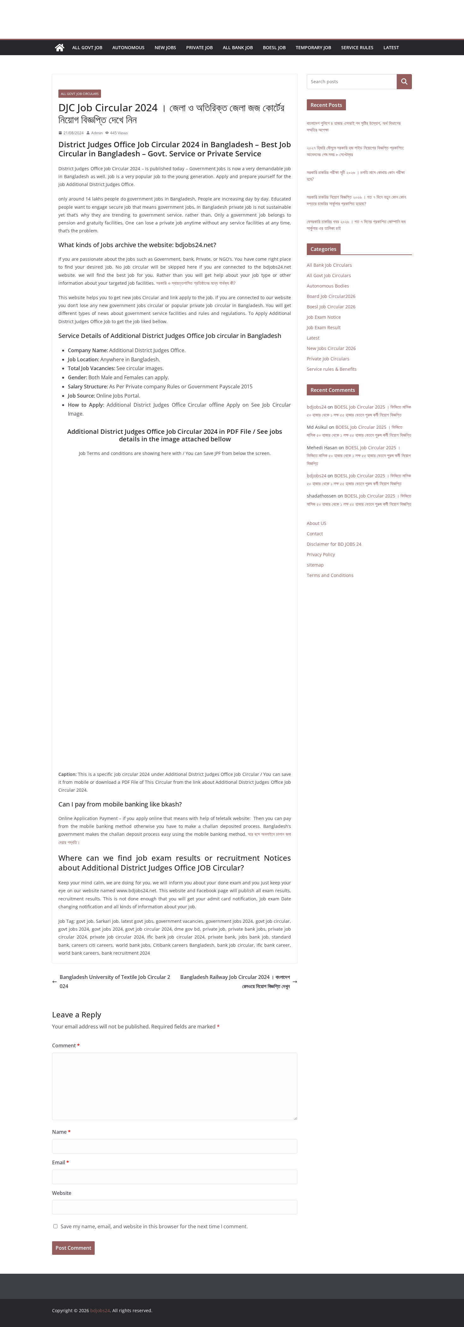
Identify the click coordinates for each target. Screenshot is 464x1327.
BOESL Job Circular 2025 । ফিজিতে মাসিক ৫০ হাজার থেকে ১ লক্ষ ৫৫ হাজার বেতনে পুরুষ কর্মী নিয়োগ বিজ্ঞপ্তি (359, 455)
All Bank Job (238, 47)
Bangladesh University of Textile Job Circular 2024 (115, 982)
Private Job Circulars (328, 359)
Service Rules (357, 47)
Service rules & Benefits (332, 369)
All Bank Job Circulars (329, 265)
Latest (391, 47)
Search (404, 82)
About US (316, 523)
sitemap (315, 565)
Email (60, 1162)
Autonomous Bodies (328, 286)
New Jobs (165, 47)
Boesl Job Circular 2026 (331, 307)
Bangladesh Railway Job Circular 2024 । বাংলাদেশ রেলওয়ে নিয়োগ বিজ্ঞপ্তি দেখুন (235, 982)
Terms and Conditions (330, 575)
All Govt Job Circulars (79, 93)
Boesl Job (274, 47)
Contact (315, 534)
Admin (97, 133)
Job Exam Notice (324, 317)
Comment (66, 1045)
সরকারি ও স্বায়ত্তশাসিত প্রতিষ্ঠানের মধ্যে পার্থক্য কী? (195, 283)
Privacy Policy (321, 554)
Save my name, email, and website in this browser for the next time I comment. (154, 1226)
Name (61, 1131)
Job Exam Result (324, 327)
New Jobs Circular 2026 (331, 348)
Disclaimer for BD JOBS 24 (334, 544)
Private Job (199, 47)
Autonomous (128, 47)
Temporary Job (313, 47)
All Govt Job (87, 47)
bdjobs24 (316, 407)
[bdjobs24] (59, 47)
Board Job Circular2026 (331, 296)
